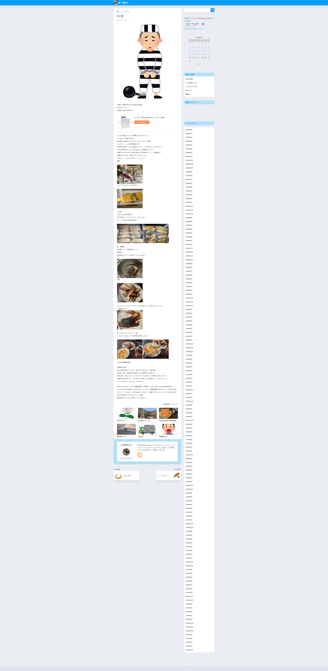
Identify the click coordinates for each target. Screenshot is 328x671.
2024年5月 (189, 233)
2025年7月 (189, 179)
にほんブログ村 (189, 26)
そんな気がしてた (191, 83)
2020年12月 (189, 390)
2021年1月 (189, 386)
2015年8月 (189, 497)
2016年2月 (189, 478)
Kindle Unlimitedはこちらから (193, 29)
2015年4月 (189, 512)
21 (202, 54)
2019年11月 (189, 401)
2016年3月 (189, 474)
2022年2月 (189, 336)
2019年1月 (189, 416)
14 (202, 51)
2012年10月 (189, 600)
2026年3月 (189, 149)
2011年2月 (189, 642)
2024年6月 (189, 229)
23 (208, 54)
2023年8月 (189, 267)
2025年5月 (189, 187)
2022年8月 (189, 313)
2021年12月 (189, 344)
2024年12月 (189, 206)
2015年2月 (189, 516)
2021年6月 (189, 367)
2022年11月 (189, 302)
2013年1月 (189, 592)
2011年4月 (189, 638)
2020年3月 (189, 397)
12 (196, 51)
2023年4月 (189, 282)
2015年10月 (189, 489)
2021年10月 (189, 351)
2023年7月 (189, 271)
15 (205, 51)
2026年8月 (189, 129)
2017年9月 (189, 439)
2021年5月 (189, 371)
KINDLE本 (175, 404)
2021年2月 (189, 382)
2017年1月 (189, 451)
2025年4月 (189, 191)
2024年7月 (189, 225)
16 (208, 51)
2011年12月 (189, 623)
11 (193, 51)
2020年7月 (189, 393)
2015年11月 (189, 485)
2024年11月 (189, 210)
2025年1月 (189, 202)
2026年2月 (189, 153)
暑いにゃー (189, 90)
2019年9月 (189, 405)
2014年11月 (189, 524)
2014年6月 (189, 539)
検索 (212, 10)
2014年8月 (189, 535)
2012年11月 (189, 596)
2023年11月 (189, 256)
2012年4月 (189, 611)
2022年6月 (189, 321)
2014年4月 (189, 546)
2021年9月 (189, 355)
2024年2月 (189, 244)
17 (190, 54)
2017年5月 (189, 443)
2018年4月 (189, 428)
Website (139, 457)
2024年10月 (189, 214)
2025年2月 (189, 198)
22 (205, 54)
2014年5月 (189, 543)
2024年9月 (189, 217)
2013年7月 (189, 573)
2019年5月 (189, 409)
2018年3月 (189, 432)
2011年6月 (189, 634)
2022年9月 (189, 309)
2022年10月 (189, 305)
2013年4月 (189, 581)
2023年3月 (189, 286)
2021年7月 (189, 363)
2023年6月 (189, 275)
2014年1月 (189, 558)
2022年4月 (189, 328)
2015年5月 (189, 508)
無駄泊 (188, 94)
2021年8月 (189, 359)
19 (196, 54)
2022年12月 (189, 298)
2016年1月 (189, 481)
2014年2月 (189, 554)
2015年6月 (189, 504)
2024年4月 (189, 237)
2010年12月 (189, 650)
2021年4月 (189, 374)
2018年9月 (189, 424)
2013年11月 (189, 562)
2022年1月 (189, 340)
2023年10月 (189, 260)
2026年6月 (189, 137)
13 (199, 51)
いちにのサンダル (191, 86)
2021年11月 (189, 348)
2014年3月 (189, 550)
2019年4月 (189, 413)
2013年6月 (189, 577)
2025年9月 (189, 172)
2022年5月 (189, 325)
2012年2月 (189, 615)
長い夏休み (123, 2)
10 (190, 51)
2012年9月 (189, 604)
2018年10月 (189, 420)
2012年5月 (189, 608)
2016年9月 (189, 458)
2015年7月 (189, 501)
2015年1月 (189, 520)
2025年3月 (189, 195)
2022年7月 (189, 317)
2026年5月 (189, 141)
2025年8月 (189, 175)
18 (193, 54)
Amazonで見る (141, 122)
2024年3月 (189, 240)
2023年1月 (189, 294)
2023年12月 (189, 252)
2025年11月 (189, 164)
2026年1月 (189, 156)
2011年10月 (189, 631)
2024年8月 (189, 221)
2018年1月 (189, 436)
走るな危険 (189, 79)
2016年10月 (189, 455)
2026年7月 (189, 133)
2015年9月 (189, 493)
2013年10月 (189, 566)
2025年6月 (189, 183)
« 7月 (198, 64)
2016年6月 (189, 462)
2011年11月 (189, 627)
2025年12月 (189, 160)
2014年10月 (189, 527)
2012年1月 (189, 619)
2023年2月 (189, 290)
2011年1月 (189, 646)
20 (199, 54)
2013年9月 (189, 569)
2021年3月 (189, 378)
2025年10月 (189, 168)
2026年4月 (189, 145)
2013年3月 (189, 585)
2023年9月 (189, 263)
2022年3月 (189, 332)
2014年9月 (189, 531)
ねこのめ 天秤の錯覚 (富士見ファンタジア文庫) (149, 117)
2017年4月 (189, 447)
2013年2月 (189, 589)
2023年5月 (189, 279)
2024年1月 (189, 248)
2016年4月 (189, 470)
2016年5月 (189, 466)
